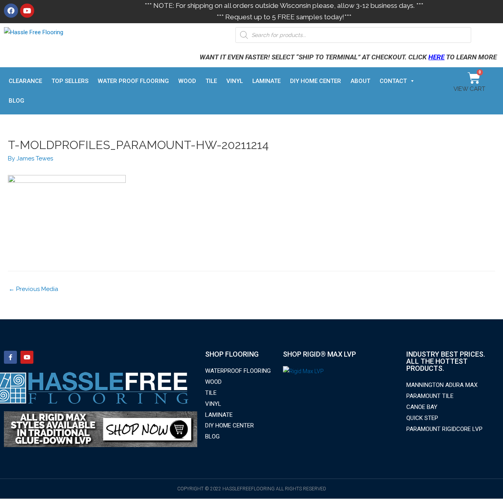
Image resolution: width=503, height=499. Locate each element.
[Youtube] (27, 11)
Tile (211, 81)
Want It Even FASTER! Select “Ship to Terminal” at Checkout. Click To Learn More (348, 57)
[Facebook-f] (10, 357)
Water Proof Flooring (133, 81)
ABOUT (360, 81)
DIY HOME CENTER (315, 81)
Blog (16, 100)
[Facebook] (11, 11)
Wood (187, 81)
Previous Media (33, 289)
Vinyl (234, 81)
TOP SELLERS (69, 81)
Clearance (25, 81)
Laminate (266, 81)
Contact (393, 81)
